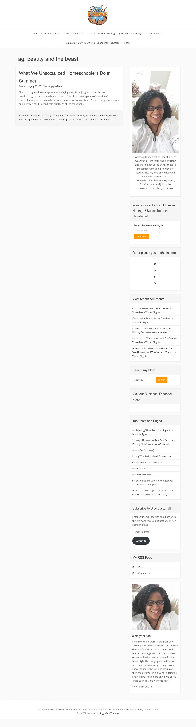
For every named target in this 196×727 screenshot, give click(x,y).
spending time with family (42, 119)
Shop (127, 42)
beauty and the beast (96, 115)
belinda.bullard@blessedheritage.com (152, 348)
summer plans (64, 119)
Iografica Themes (109, 713)
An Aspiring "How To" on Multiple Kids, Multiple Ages (153, 432)
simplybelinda (54, 86)
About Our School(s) (143, 450)
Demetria (137, 328)
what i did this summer (85, 119)
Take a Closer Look (74, 33)
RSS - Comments (141, 573)
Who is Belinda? (153, 33)
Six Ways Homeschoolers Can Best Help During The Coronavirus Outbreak (153, 442)
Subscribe (141, 540)
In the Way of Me (141, 474)
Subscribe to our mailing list (149, 225)
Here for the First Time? (46, 33)
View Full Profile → (142, 686)
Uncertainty (138, 468)
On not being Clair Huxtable (147, 462)
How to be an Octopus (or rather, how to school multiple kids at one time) (154, 492)
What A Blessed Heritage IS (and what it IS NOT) (115, 33)
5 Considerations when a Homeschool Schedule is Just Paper (152, 482)
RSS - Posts (138, 567)
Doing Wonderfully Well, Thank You (151, 456)
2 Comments (106, 119)
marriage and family (40, 115)
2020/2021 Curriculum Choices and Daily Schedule (93, 42)
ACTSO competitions (73, 115)
